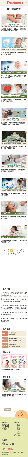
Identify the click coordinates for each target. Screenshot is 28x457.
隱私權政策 (5, 425)
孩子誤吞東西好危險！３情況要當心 (11, 369)
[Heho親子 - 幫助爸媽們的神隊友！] (15, 3)
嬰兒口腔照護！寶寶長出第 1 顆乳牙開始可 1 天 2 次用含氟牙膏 (13, 53)
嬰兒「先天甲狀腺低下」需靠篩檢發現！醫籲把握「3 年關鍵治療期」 (13, 100)
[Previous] (3, 250)
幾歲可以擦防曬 (12, 344)
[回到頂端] (7, 411)
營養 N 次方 (17, 435)
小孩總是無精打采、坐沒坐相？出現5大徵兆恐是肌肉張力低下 (14, 241)
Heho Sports (17, 431)
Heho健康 (17, 425)
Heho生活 (17, 427)
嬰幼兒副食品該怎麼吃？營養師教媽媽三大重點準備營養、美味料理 (14, 395)
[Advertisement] (14, 272)
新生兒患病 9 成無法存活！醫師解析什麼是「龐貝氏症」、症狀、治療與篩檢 (13, 123)
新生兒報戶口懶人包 (14, 332)
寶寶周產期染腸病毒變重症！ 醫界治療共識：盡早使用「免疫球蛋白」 (13, 170)
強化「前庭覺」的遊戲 (14, 346)
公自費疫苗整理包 (13, 334)
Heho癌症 (17, 429)
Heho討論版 (17, 433)
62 (14, 254)
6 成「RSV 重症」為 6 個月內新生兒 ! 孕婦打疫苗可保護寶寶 (13, 76)
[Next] (18, 253)
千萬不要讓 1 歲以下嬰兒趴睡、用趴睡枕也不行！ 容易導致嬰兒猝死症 (13, 147)
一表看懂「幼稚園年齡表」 (15, 338)
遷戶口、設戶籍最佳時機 (15, 340)
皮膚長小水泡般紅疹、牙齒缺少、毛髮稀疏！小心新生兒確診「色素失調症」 (13, 29)
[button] (2, 3)
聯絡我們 (4, 429)
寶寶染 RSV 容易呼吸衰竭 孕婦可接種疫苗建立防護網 (13, 217)
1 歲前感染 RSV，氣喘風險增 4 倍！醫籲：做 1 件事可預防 (13, 194)
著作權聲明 (5, 427)
